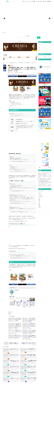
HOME (24, 1)
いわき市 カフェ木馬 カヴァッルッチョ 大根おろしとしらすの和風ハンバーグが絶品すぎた (44, 176)
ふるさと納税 (41, 196)
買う (36, 1)
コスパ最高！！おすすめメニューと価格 (16, 103)
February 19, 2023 (22, 115)
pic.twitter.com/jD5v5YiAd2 (24, 159)
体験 (41, 1)
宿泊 (39, 200)
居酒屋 (12, 65)
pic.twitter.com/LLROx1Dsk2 (25, 201)
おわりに (11, 106)
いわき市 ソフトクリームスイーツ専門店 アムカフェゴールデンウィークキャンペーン (44, 186)
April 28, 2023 (22, 190)
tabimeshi (17, 290)
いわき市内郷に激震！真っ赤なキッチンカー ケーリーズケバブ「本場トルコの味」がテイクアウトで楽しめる (44, 182)
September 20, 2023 (24, 257)
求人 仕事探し (33, 1)
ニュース (27, 1)
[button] (4, 18)
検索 (38, 37)
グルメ (30, 1)
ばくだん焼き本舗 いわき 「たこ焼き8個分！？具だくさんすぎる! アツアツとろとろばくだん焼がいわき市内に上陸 (44, 179)
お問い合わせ (44, 1)
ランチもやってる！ (13, 105)
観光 (39, 1)
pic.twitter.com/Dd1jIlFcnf (21, 169)
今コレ (40, 198)
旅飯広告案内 (49, 1)
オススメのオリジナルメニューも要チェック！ (17, 104)
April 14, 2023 (25, 161)
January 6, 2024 (25, 211)
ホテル (40, 197)
